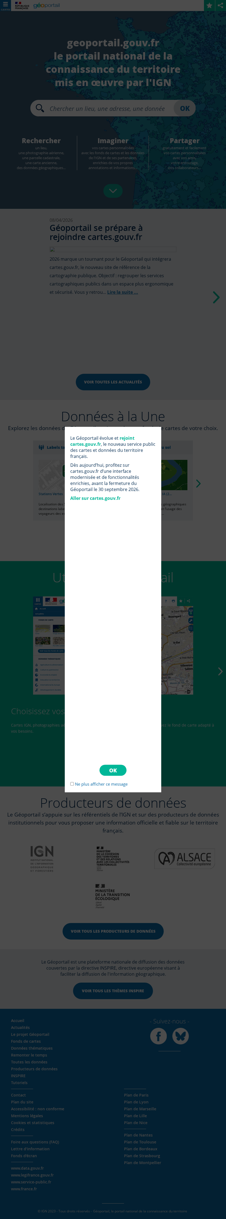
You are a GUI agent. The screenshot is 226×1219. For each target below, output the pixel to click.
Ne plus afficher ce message (101, 784)
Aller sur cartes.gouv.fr (95, 498)
